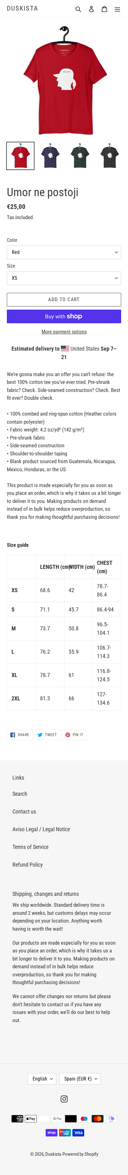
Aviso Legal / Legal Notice (41, 829)
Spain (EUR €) (78, 1079)
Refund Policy (27, 864)
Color (12, 240)
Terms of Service (30, 847)
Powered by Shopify (80, 1154)
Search (19, 793)
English (40, 1079)
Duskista (22, 8)
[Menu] (117, 8)
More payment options (64, 332)
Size (11, 266)
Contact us (24, 811)
